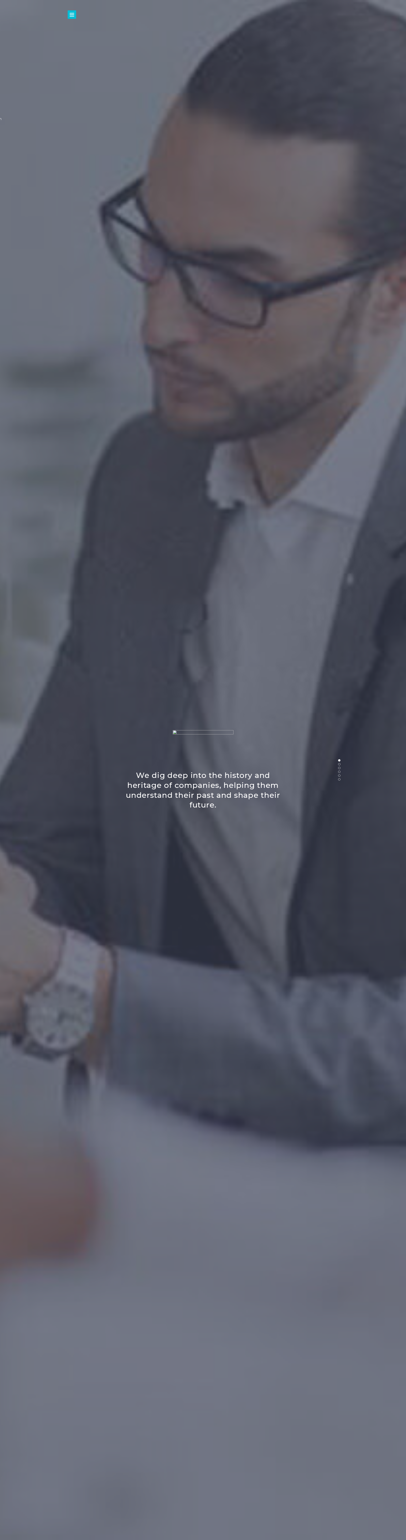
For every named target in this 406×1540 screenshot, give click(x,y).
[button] (339, 760)
